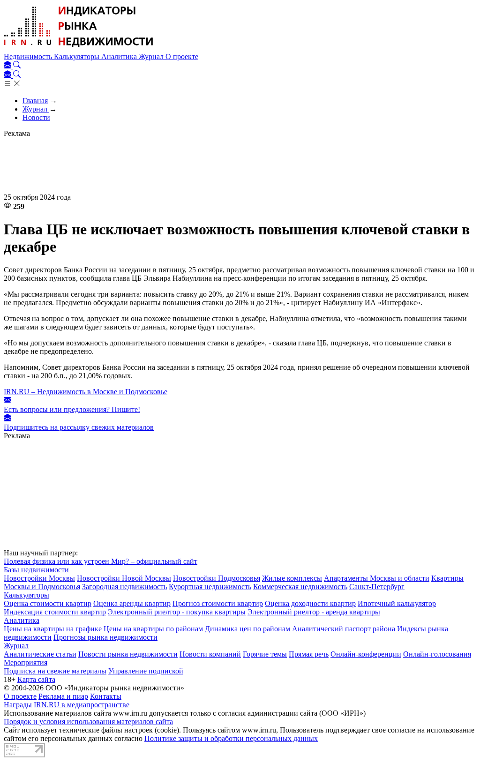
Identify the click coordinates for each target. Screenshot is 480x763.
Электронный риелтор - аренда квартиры (314, 612)
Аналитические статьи (40, 654)
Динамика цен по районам (247, 629)
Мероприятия (25, 662)
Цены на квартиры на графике (53, 629)
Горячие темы (265, 654)
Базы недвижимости (36, 570)
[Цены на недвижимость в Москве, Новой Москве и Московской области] (79, 48)
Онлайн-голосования (437, 654)
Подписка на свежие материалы (55, 671)
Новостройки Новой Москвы (124, 578)
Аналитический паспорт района (343, 629)
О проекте (181, 56)
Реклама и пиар (63, 696)
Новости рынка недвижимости (128, 654)
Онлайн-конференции (365, 654)
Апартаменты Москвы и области (376, 578)
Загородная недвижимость (124, 587)
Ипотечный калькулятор (397, 603)
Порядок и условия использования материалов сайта (88, 722)
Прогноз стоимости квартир (217, 603)
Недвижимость (29, 56)
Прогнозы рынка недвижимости (105, 637)
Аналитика (120, 56)
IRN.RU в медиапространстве (81, 705)
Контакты (105, 696)
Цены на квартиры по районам (153, 629)
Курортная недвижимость (210, 587)
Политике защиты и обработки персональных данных (231, 738)
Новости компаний (210, 654)
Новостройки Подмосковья (216, 578)
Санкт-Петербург (377, 587)
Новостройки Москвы (39, 578)
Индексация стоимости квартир (55, 612)
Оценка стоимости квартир (47, 603)
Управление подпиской (145, 671)
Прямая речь (309, 654)
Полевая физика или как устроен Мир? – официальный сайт (100, 561)
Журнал (152, 56)
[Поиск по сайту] (17, 66)
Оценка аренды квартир (132, 603)
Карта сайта (36, 679)
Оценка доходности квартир (310, 603)
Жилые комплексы (292, 578)
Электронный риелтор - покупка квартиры (177, 612)
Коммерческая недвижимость (300, 587)
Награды (18, 705)
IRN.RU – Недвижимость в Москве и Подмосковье (85, 392)
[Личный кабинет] (8, 66)
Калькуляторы (77, 56)
